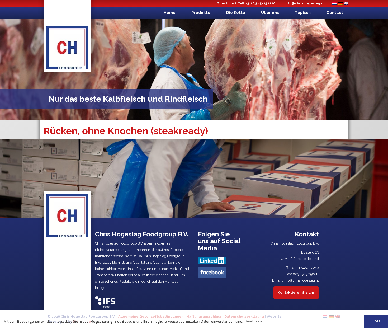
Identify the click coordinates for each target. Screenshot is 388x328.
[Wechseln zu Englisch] (346, 3)
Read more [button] (253, 321)
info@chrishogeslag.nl (304, 3)
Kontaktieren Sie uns (296, 292)
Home (170, 12)
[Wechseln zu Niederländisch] (334, 3)
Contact (335, 12)
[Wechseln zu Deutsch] (340, 3)
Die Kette (235, 12)
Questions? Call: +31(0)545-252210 (245, 3)
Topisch (303, 12)
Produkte (200, 12)
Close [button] (376, 321)
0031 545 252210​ (305, 268)
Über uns (270, 12)
